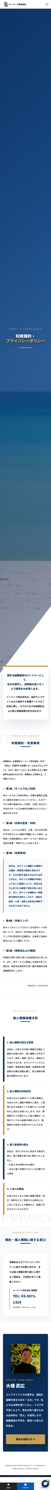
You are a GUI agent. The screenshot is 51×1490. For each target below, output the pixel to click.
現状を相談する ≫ (25, 1439)
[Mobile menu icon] (47, 4)
